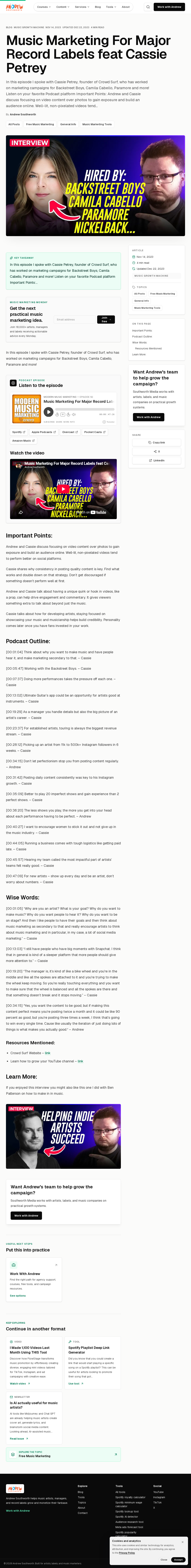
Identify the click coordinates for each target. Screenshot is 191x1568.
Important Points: (142, 330)
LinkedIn (159, 460)
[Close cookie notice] (183, 1542)
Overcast (68, 432)
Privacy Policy (127, 1552)
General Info (68, 124)
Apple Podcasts (42, 432)
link (48, 1053)
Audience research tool (129, 1522)
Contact (82, 1513)
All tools (120, 1492)
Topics (82, 1502)
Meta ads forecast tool (129, 1527)
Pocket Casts (93, 432)
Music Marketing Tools (97, 124)
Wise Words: (139, 342)
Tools (109, 7)
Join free (104, 319)
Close (164, 1559)
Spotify (17, 432)
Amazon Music (21, 440)
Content (61, 7)
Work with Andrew (169, 7)
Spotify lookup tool (127, 1511)
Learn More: (139, 354)
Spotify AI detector (126, 1516)
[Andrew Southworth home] (14, 7)
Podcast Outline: (142, 336)
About (126, 7)
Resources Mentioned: (148, 348)
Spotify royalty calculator (130, 1497)
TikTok (157, 1502)
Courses (42, 7)
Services (80, 7)
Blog (98, 7)
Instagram (159, 1497)
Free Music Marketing (40, 124)
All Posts (14, 124)
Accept (178, 1559)
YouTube (158, 1492)
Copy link (159, 442)
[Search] (148, 7)
